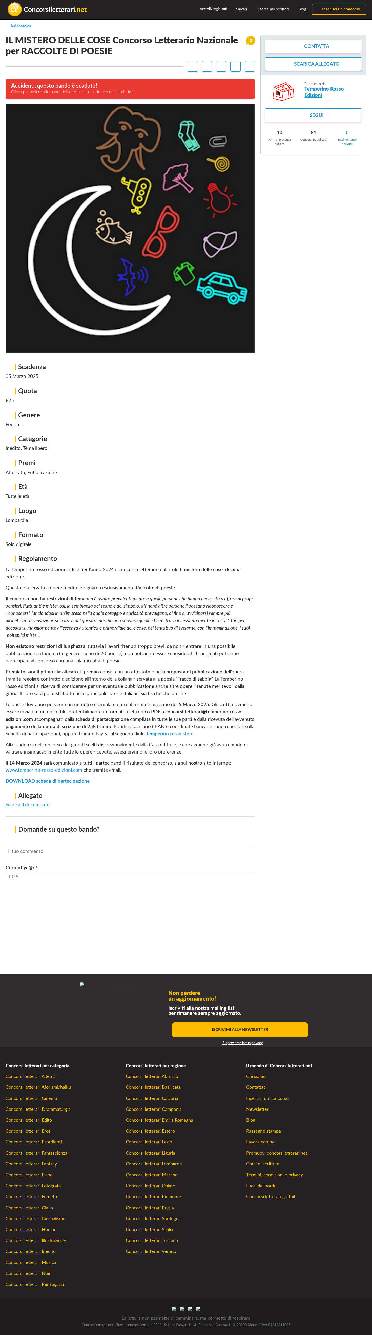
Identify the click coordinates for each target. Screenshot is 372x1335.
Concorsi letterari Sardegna (153, 1219)
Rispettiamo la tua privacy (242, 1043)
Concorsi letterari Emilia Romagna (159, 1120)
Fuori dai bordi (260, 1186)
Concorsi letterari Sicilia (149, 1230)
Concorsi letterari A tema (31, 1076)
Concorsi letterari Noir (28, 1273)
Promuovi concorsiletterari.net (276, 1153)
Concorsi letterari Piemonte (153, 1197)
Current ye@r (22, 868)
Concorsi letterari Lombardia (154, 1164)
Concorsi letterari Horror (31, 1230)
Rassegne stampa (263, 1131)
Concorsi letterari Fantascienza (36, 1153)
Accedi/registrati (213, 9)
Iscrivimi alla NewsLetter (240, 1030)
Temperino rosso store (170, 733)
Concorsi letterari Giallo (29, 1208)
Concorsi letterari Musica (31, 1262)
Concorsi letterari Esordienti (34, 1142)
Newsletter (257, 1109)
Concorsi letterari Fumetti (31, 1197)
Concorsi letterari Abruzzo (152, 1076)
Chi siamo (256, 1076)
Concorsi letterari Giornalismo (36, 1219)
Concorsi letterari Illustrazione (36, 1240)
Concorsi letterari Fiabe (29, 1175)
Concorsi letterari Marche (152, 1175)
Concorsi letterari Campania (154, 1109)
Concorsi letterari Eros (28, 1131)
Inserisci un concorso (340, 9)
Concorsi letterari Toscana (152, 1240)
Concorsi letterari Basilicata (153, 1087)
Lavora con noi (261, 1142)
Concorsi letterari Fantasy (31, 1164)
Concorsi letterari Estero (150, 1131)
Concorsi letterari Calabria (152, 1098)
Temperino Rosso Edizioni (324, 92)
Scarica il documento (28, 805)
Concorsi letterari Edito (29, 1120)
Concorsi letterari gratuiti (271, 1197)
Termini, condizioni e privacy (274, 1175)
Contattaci (256, 1087)
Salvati (241, 9)
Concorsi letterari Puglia (150, 1208)
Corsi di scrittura (262, 1164)
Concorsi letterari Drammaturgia (38, 1109)
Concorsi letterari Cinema (31, 1098)
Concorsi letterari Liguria (150, 1153)
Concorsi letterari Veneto (151, 1251)
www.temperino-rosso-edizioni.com (44, 770)
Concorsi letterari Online (150, 1186)
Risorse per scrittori (272, 9)
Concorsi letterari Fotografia (34, 1186)
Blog (301, 9)
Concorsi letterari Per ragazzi (35, 1284)
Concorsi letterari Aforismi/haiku (38, 1087)
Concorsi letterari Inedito (31, 1251)
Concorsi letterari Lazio (149, 1142)
